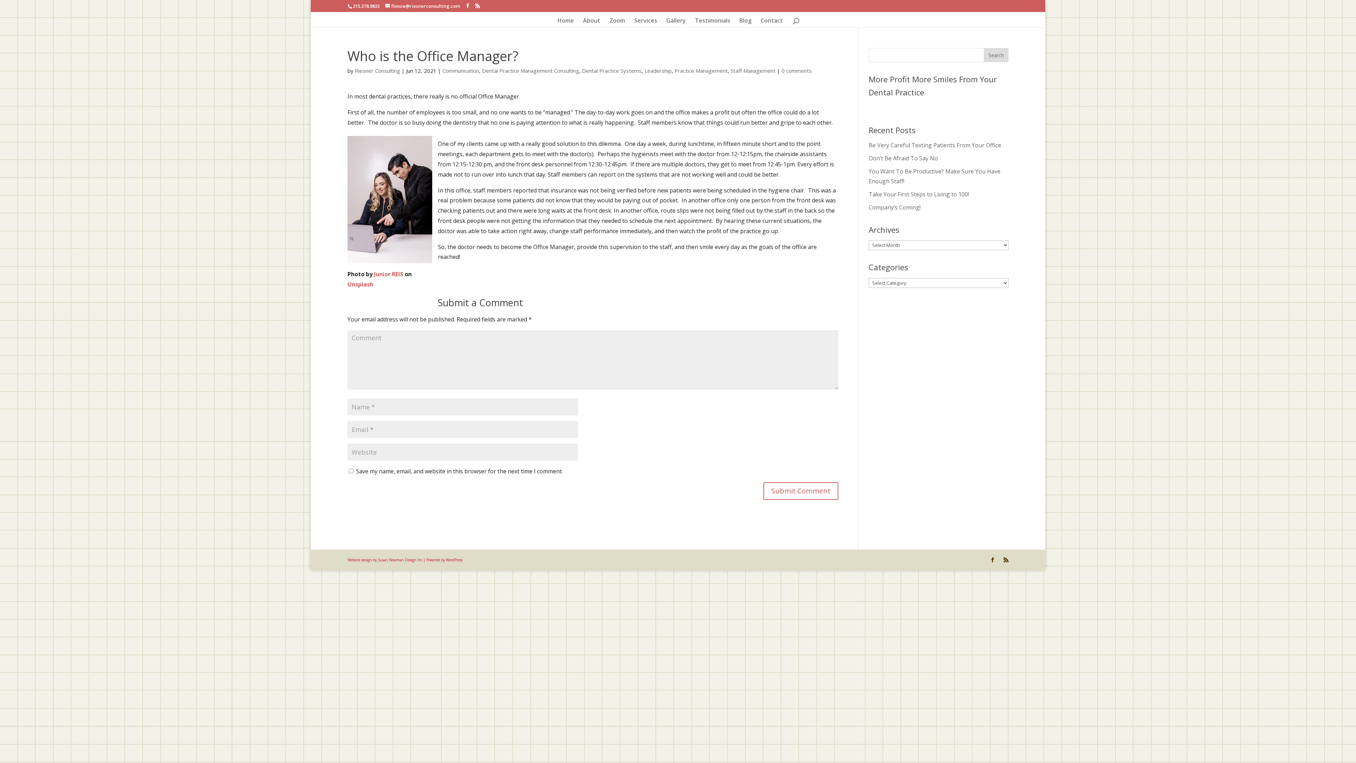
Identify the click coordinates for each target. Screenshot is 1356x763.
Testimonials (712, 21)
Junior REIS (388, 274)
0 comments (796, 70)
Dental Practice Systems (612, 70)
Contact (772, 21)
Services (645, 21)
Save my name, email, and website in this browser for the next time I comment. (459, 471)
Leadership (658, 70)
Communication (460, 70)
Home (566, 21)
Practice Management (701, 70)
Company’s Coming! (895, 207)
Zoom (617, 21)
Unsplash (360, 284)
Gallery (676, 21)
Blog (745, 21)
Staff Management (753, 70)
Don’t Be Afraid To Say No (903, 158)
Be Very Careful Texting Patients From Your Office (935, 145)
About (591, 21)
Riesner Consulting (377, 70)
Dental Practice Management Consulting (530, 70)
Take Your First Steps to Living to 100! (919, 194)
